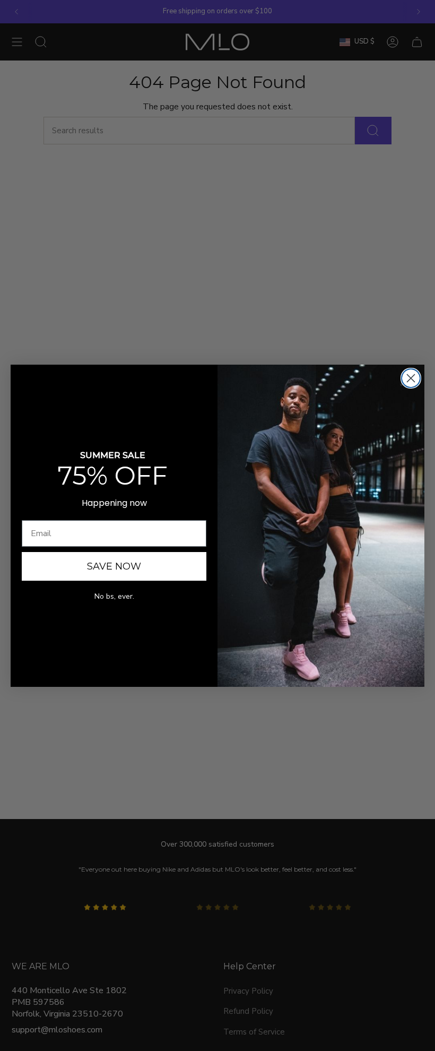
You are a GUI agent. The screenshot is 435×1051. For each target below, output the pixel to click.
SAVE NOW (114, 566)
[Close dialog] (411, 378)
